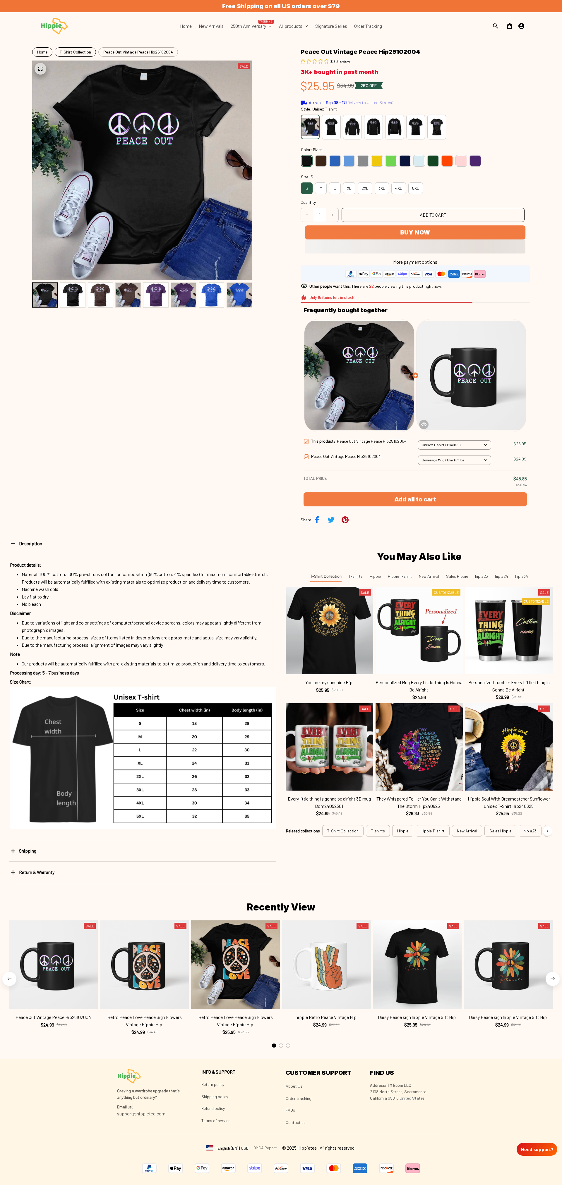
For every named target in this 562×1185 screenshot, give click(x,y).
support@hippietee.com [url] (141, 1113)
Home (42, 51)
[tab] (274, 1045)
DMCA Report (265, 1147)
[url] (125, 1107)
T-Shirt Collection (75, 51)
